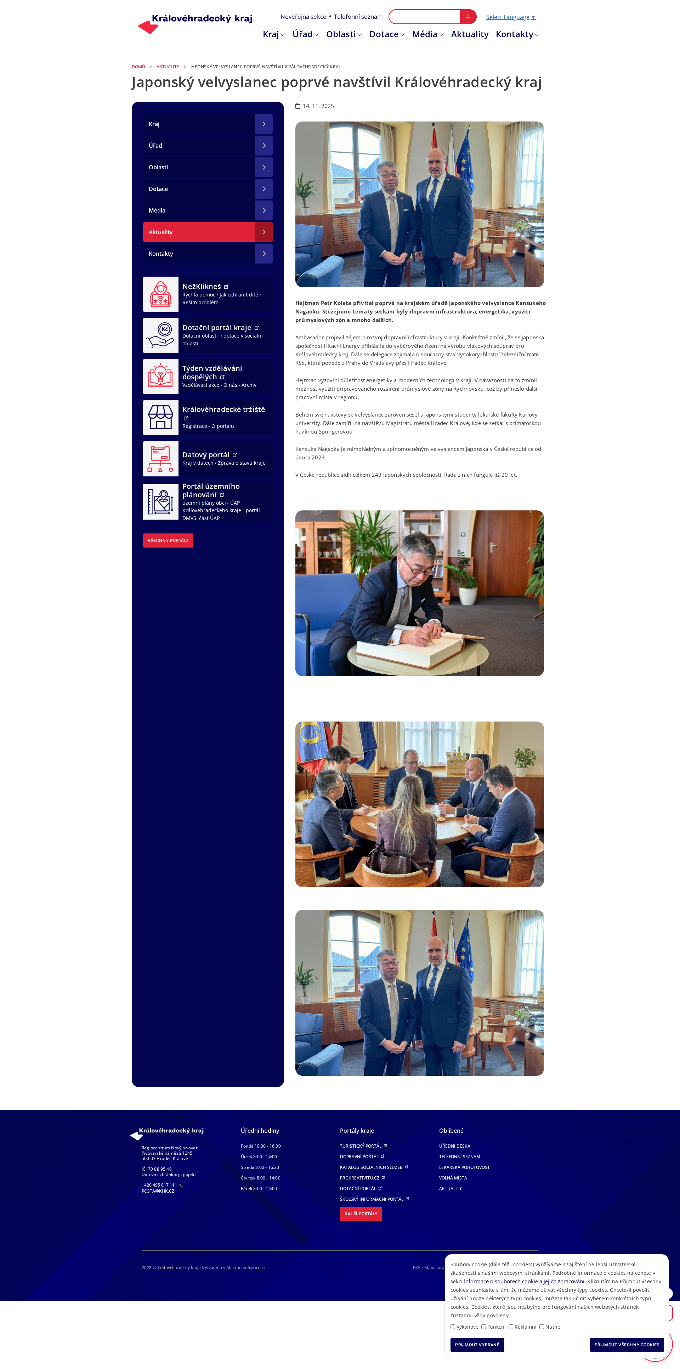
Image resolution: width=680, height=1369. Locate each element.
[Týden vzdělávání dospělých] (160, 376)
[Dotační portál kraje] (160, 335)
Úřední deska (454, 1146)
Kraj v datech (198, 462)
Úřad (303, 34)
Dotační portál (358, 1189)
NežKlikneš (202, 286)
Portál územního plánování (211, 490)
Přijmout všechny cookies (627, 1344)
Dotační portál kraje (217, 327)
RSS (416, 1268)
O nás (230, 384)
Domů (138, 67)
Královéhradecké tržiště (223, 409)
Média (425, 34)
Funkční (496, 1326)
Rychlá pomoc (198, 294)
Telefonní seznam (358, 16)
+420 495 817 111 (160, 1185)
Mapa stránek (438, 1268)
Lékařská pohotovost (464, 1167)
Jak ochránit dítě (239, 294)
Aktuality (470, 34)
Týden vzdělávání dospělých (212, 372)
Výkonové (467, 1326)
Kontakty (514, 34)
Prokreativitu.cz (360, 1178)
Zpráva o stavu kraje (242, 462)
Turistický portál (361, 1146)
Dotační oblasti (200, 335)
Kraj (271, 34)
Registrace (194, 426)
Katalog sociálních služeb (372, 1167)
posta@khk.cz (158, 1191)
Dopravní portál (360, 1157)
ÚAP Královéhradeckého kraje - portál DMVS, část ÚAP (221, 510)
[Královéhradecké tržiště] (160, 417)
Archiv (249, 384)
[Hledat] (468, 16)
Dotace (384, 34)
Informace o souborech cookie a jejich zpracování (524, 1281)
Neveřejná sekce (303, 16)
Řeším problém (200, 302)
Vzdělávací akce (200, 384)
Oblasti (341, 34)
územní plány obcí (204, 502)
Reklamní (526, 1326)
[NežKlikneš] (160, 294)
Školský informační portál (372, 1199)
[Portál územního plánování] (160, 501)
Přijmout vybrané (477, 1344)
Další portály (361, 1213)
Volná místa (453, 1178)
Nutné (552, 1326)
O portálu (222, 426)
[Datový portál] (160, 458)
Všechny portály (168, 540)
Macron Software (243, 1268)
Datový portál (206, 454)
